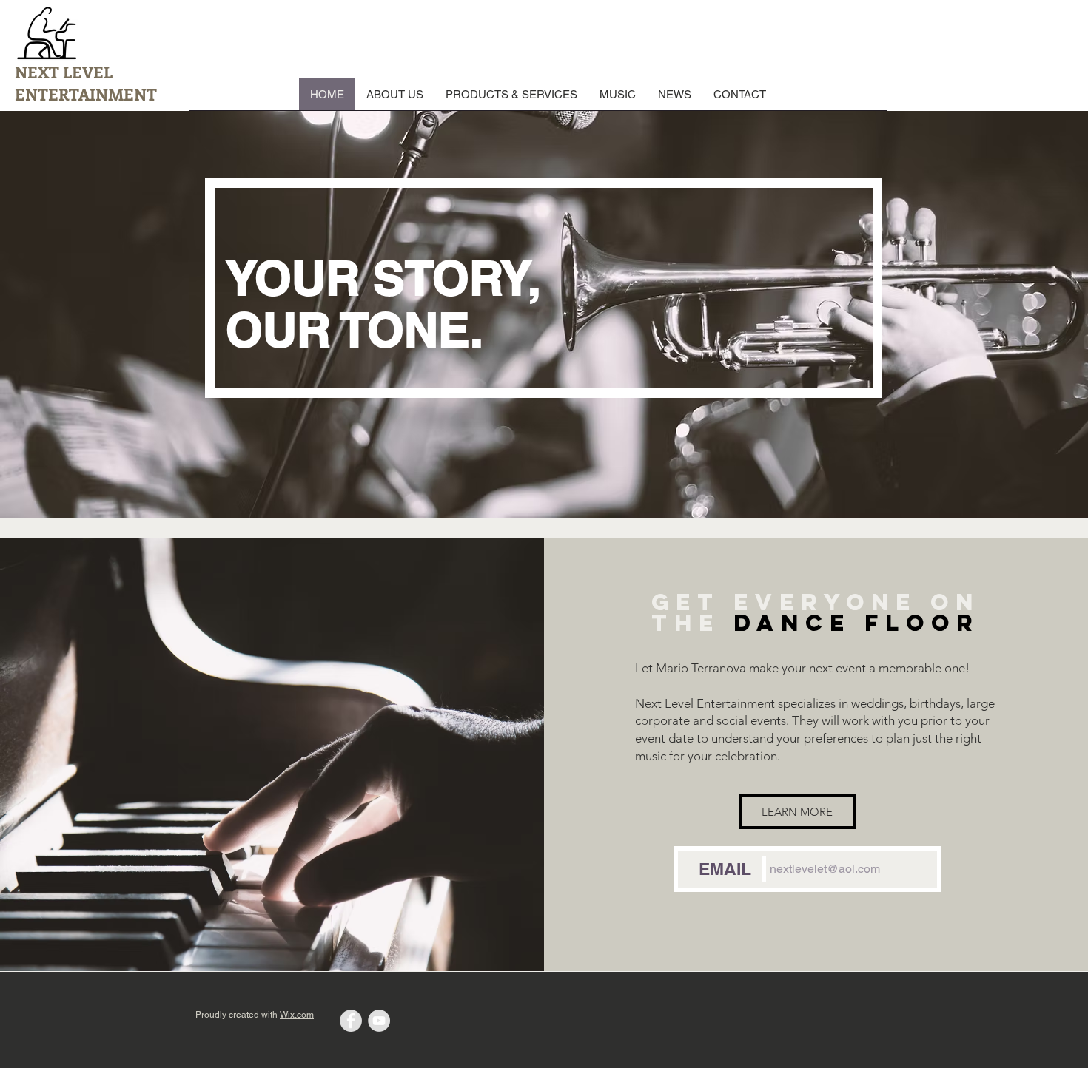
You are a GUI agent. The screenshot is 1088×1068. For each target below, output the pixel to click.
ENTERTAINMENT (86, 94)
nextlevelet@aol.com (825, 869)
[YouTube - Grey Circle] (379, 1021)
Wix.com (297, 1015)
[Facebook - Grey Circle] (351, 1021)
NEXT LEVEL (64, 72)
